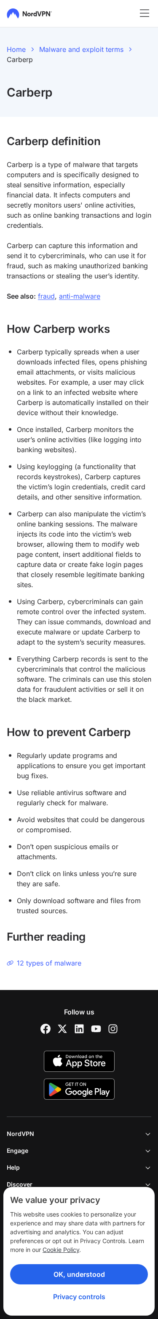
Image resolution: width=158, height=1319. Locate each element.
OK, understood (79, 1274)
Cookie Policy (61, 1249)
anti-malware (79, 296)
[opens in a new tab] (45, 1029)
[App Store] (79, 1061)
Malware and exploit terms (81, 49)
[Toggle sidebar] (144, 13)
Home (16, 49)
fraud (46, 296)
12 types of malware (49, 963)
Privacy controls (79, 1296)
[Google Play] (79, 1089)
